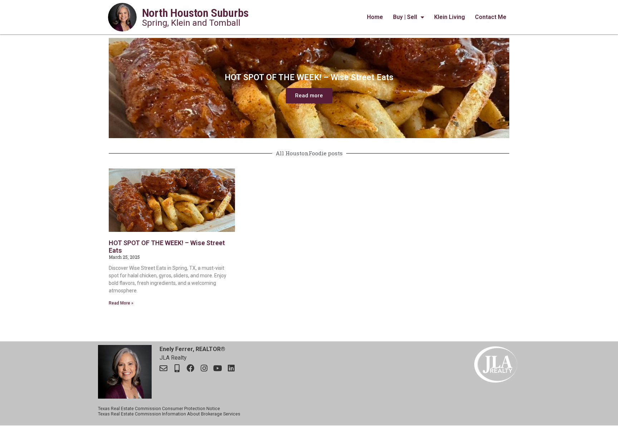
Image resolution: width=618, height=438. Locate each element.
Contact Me (490, 17)
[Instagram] (204, 368)
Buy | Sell (405, 17)
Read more (309, 95)
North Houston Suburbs (195, 13)
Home (375, 17)
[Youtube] (218, 368)
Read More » (121, 303)
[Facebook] (191, 368)
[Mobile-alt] (177, 368)
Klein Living (449, 17)
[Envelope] (163, 368)
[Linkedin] (231, 368)
